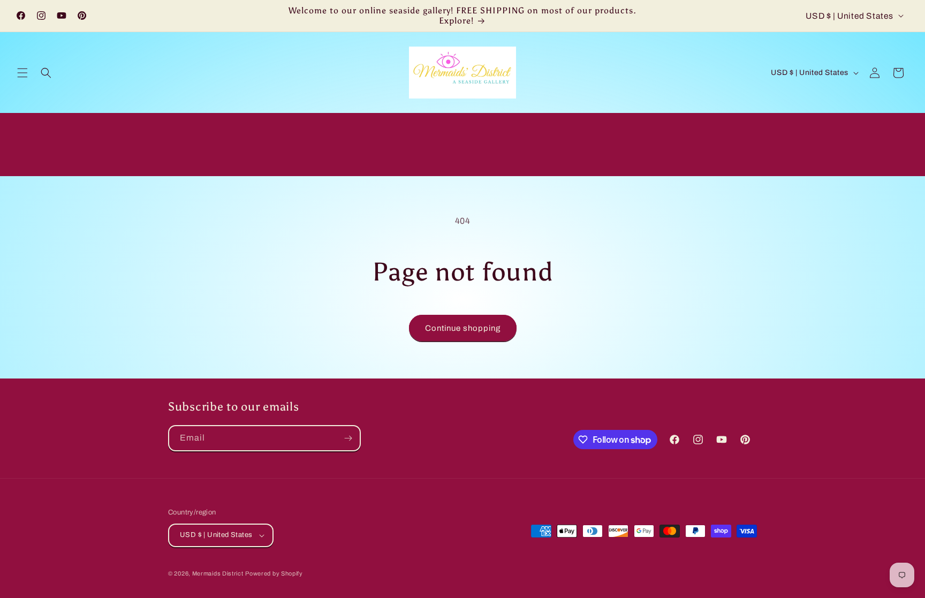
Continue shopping (463, 328)
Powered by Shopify (274, 573)
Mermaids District (218, 573)
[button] (22, 73)
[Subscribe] (348, 438)
